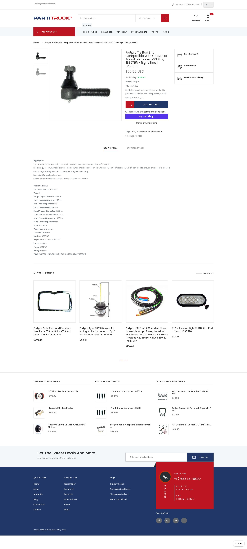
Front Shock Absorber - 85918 (126, 408)
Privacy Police (117, 483)
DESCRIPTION (110, 148)
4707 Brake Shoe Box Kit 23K (63, 391)
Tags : (128, 131)
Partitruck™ (44, 530)
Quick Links (39, 477)
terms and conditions (154, 111)
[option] (85, 85)
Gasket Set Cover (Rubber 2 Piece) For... (190, 392)
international (156, 131)
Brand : (128, 81)
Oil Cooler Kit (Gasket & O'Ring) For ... (191, 424)
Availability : (131, 77)
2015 (133, 131)
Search (37, 509)
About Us (38, 494)
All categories (145, 18)
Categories (70, 477)
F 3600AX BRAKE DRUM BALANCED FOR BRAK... (67, 426)
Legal (113, 477)
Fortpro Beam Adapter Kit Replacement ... (130, 426)
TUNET (63, 530)
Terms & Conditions (120, 489)
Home (36, 42)
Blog (35, 499)
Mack (166, 32)
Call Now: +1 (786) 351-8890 (187, 4)
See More (207, 273)
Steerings (129, 136)
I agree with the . (147, 111)
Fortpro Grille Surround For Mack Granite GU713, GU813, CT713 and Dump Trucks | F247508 (52, 331)
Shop (36, 489)
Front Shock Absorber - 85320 (126, 391)
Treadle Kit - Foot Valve (61, 408)
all (149, 131)
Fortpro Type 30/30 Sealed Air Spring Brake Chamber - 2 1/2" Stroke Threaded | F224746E (97, 331)
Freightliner (90, 32)
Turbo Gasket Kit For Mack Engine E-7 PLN (191, 409)
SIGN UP (203, 457)
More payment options (146, 123)
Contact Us (39, 504)
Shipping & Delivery (120, 494)
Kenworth (107, 32)
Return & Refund (118, 499)
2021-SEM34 (141, 131)
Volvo (155, 32)
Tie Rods (138, 136)
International (139, 32)
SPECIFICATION (135, 148)
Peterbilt (122, 32)
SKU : (127, 86)
